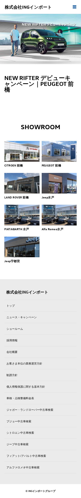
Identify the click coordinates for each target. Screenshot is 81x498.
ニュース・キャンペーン (21, 317)
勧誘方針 (11, 375)
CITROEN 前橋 (13, 165)
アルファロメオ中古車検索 (23, 467)
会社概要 (11, 352)
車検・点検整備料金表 (20, 398)
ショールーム (14, 329)
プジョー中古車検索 (18, 421)
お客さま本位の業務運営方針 (24, 363)
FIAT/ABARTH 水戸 (16, 229)
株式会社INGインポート (28, 7)
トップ (10, 305)
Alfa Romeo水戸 (53, 229)
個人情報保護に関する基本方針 (25, 386)
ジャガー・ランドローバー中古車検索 (29, 410)
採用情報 (11, 340)
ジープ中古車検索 (17, 444)
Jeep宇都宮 (12, 261)
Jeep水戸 (48, 197)
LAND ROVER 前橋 (16, 197)
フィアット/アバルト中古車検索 (26, 456)
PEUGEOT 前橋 (51, 165)
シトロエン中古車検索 (20, 432)
